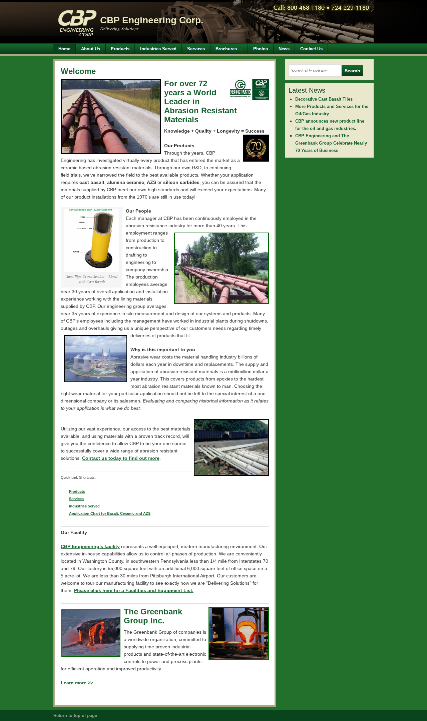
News (284, 48)
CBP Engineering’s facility (90, 546)
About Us (90, 48)
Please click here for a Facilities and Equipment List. (133, 590)
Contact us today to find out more (120, 458)
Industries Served (158, 48)
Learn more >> (77, 682)
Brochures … (229, 48)
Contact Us (311, 48)
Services (196, 48)
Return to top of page (75, 715)
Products (117, 48)
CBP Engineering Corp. (151, 20)
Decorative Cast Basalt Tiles (324, 99)
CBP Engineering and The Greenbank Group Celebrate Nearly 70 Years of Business (331, 143)
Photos (260, 48)
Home (64, 48)
